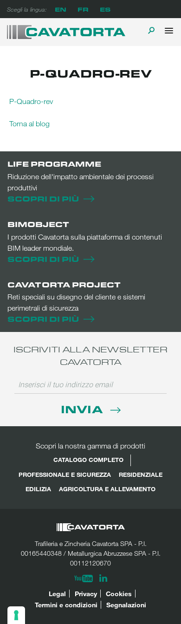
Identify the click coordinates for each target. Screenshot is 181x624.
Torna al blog (29, 123)
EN (60, 9)
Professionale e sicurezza (65, 474)
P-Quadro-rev (31, 101)
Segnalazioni (126, 605)
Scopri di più (43, 198)
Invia (83, 409)
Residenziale (140, 474)
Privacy (86, 594)
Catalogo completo (88, 459)
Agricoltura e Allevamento (107, 489)
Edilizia (38, 489)
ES (105, 9)
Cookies (119, 594)
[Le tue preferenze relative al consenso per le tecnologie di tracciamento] (16, 615)
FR (83, 9)
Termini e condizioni (66, 605)
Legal (57, 594)
